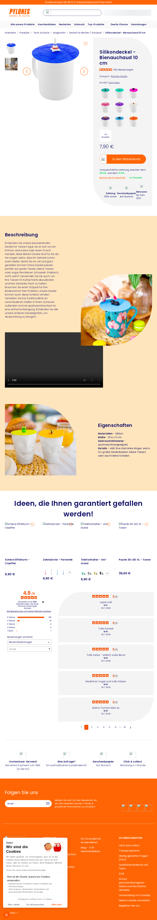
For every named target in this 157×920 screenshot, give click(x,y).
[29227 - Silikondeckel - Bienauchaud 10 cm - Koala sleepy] (119, 93)
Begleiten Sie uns (129, 905)
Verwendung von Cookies (134, 895)
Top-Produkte (96, 24)
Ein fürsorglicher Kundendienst (91, 840)
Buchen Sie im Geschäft (112, 177)
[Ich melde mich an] (48, 803)
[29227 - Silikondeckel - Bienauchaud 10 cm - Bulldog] (105, 93)
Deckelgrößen (33, 313)
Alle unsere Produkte (23, 24)
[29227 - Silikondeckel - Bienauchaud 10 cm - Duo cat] (134, 93)
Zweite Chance (119, 24)
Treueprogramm (129, 850)
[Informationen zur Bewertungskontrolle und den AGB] (43, 602)
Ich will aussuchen (35, 904)
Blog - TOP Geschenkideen (90, 849)
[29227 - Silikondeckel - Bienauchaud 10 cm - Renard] (134, 121)
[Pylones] (19, 12)
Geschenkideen (47, 24)
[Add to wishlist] (85, 43)
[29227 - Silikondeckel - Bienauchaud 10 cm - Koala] (119, 107)
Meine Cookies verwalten (134, 900)
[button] (6, 914)
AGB (121, 873)
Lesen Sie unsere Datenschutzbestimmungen (26, 870)
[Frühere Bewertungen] (81, 727)
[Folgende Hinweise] (130, 727)
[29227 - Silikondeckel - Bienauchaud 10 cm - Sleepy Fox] (105, 121)
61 (125, 727)
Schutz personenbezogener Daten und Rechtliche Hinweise (132, 884)
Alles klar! (57, 904)
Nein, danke (14, 904)
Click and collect (129, 845)
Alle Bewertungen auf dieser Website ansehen (29, 611)
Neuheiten (65, 24)
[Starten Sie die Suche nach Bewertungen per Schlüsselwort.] (49, 649)
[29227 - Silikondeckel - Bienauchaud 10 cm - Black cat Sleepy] (119, 121)
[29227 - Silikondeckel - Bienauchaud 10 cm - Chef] (105, 107)
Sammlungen (138, 24)
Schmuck (79, 24)
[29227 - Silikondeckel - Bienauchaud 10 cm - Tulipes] (134, 107)
